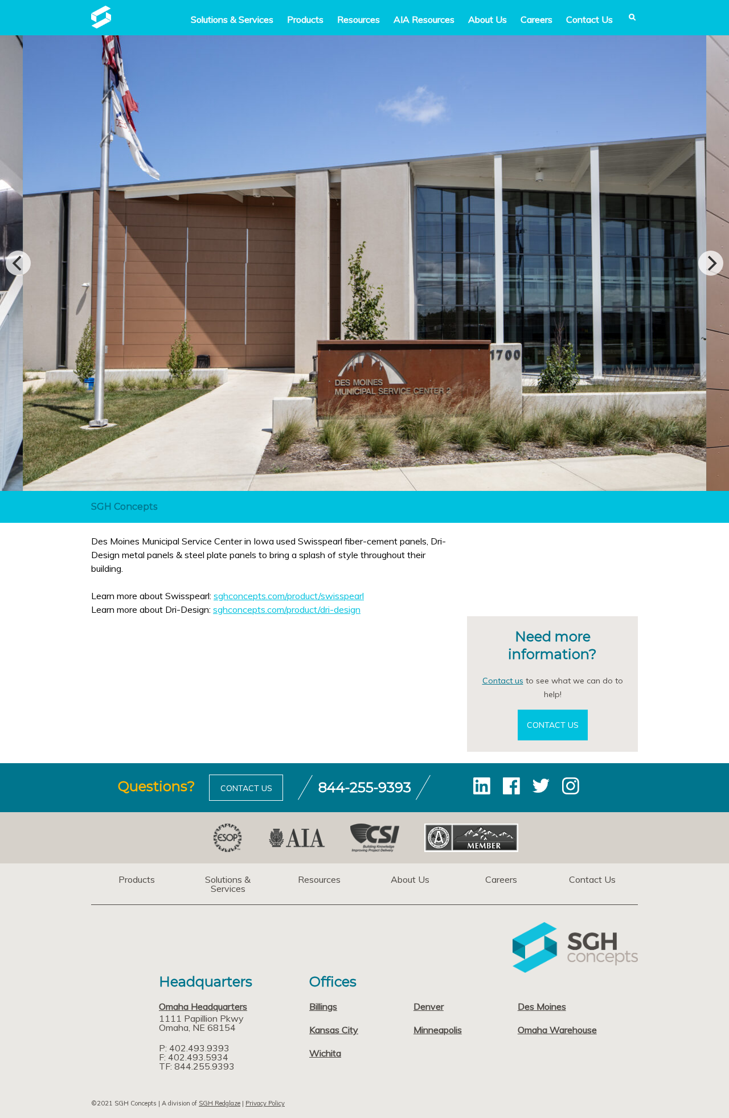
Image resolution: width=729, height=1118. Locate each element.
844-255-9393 (364, 787)
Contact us (502, 680)
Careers (536, 19)
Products (305, 19)
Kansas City (333, 1029)
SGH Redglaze (219, 1103)
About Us (487, 19)
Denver (428, 1006)
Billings (323, 1006)
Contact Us (589, 19)
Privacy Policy (265, 1103)
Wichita (325, 1053)
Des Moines (542, 1006)
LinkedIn (481, 786)
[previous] (18, 263)
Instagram (570, 786)
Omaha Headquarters (203, 1006)
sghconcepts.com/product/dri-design (287, 609)
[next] (710, 263)
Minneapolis (437, 1029)
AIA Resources (424, 19)
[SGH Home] (101, 25)
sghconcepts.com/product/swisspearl (289, 595)
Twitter (541, 786)
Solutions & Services (228, 884)
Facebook (511, 786)
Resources (358, 19)
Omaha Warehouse (557, 1029)
